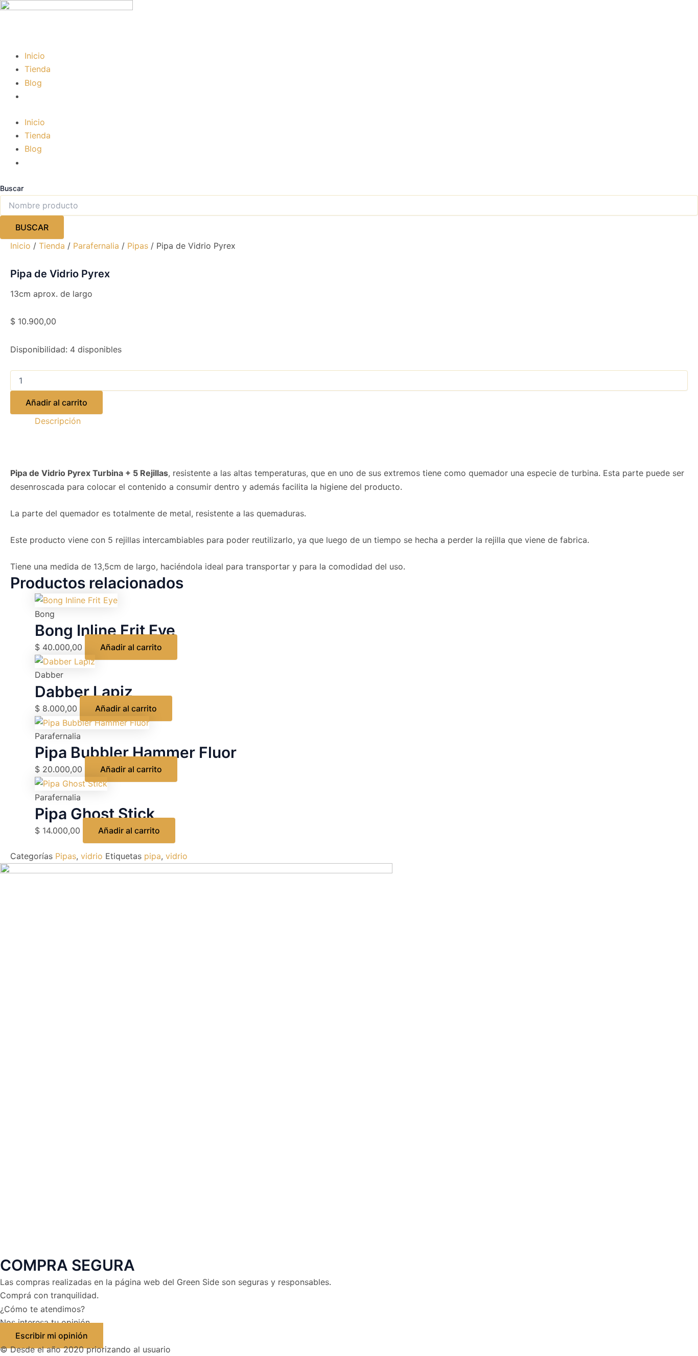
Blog (33, 83)
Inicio (35, 56)
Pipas (137, 246)
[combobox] (349, 205)
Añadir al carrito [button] (131, 647)
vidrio (92, 856)
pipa (152, 856)
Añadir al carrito (56, 402)
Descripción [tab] (58, 421)
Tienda (38, 69)
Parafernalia (96, 246)
